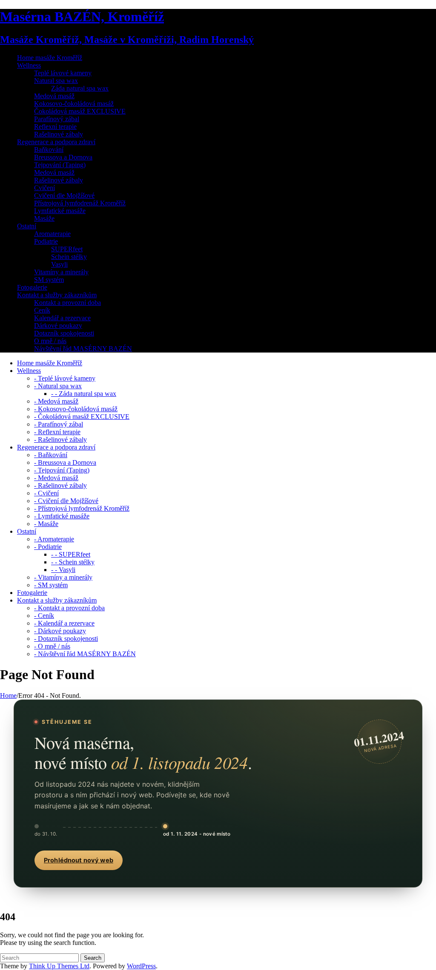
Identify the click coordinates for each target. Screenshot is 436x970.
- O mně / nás (52, 646)
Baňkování (48, 149)
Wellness (29, 65)
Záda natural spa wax (80, 88)
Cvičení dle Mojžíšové (64, 195)
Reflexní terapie (55, 126)
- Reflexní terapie (57, 431)
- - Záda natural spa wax (83, 393)
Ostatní (26, 226)
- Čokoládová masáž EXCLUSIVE (81, 416)
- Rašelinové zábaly (60, 439)
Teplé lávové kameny (63, 73)
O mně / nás (50, 340)
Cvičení (44, 187)
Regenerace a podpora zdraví (56, 141)
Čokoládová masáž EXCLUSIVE (80, 111)
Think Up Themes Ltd (59, 966)
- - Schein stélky (73, 562)
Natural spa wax (56, 80)
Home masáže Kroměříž (49, 57)
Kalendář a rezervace (62, 317)
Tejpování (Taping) (60, 164)
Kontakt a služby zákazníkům (57, 295)
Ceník (42, 310)
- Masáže (46, 523)
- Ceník (44, 615)
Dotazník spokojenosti (64, 333)
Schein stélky (69, 256)
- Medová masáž (56, 401)
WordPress (141, 966)
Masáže (44, 218)
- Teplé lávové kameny (64, 378)
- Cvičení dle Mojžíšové (66, 500)
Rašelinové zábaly (58, 134)
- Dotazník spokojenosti (66, 638)
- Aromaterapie (54, 539)
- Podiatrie (48, 546)
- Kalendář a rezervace (64, 623)
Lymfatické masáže (60, 210)
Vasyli (59, 264)
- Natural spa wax (58, 386)
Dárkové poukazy (58, 325)
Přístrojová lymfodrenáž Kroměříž (80, 203)
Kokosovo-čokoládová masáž (74, 103)
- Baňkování (50, 454)
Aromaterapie (52, 233)
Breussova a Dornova (63, 157)
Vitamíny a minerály (61, 272)
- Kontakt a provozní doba (69, 608)
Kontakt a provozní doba (67, 302)
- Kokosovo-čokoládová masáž (76, 408)
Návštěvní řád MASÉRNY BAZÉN (83, 348)
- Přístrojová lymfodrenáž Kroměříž (81, 508)
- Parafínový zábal (58, 424)
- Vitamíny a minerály (63, 577)
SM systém (49, 279)
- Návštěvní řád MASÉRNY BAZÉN (85, 653)
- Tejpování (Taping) (61, 470)
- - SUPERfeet (70, 554)
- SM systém (51, 585)
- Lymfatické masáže (61, 516)
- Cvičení (46, 493)
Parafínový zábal (56, 118)
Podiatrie (46, 241)
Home (8, 695)
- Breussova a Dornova (65, 462)
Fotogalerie (32, 287)
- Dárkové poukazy (60, 630)
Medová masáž (54, 96)
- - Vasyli (63, 569)
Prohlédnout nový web (78, 860)
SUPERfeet (67, 249)
